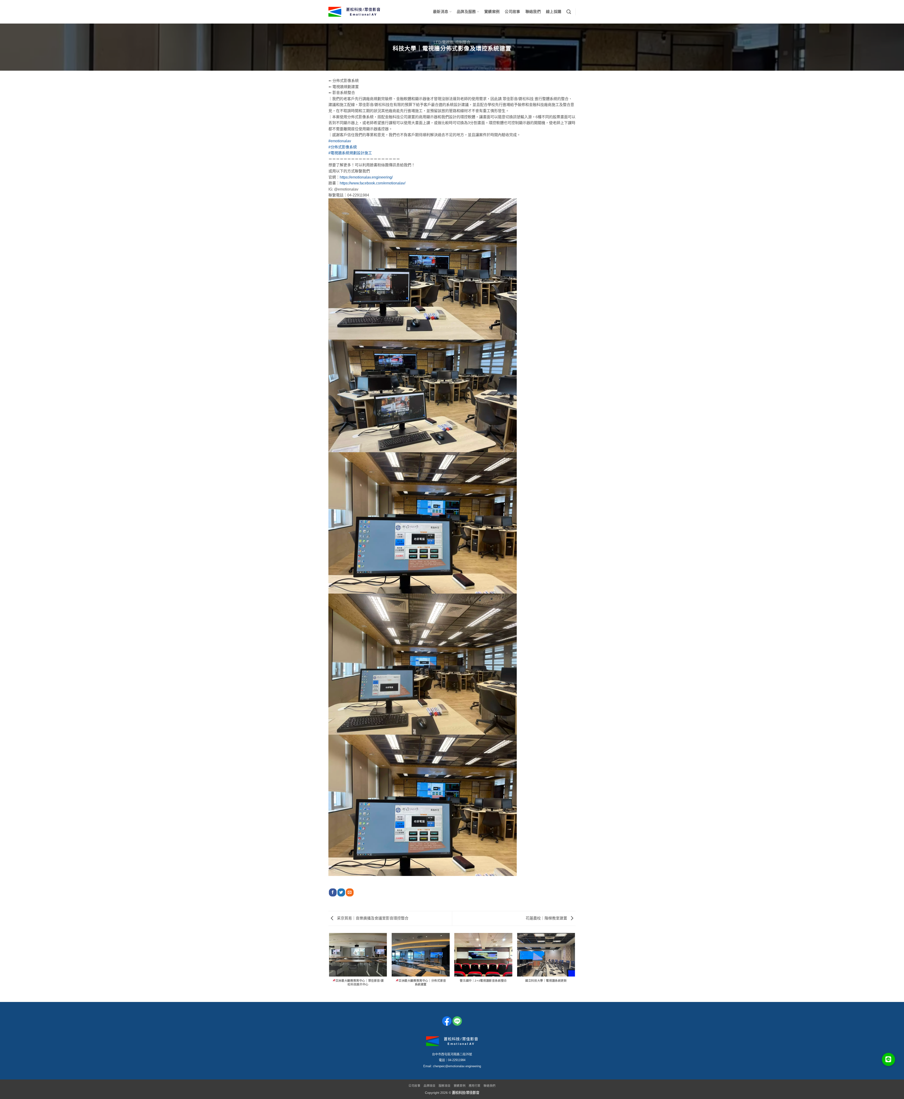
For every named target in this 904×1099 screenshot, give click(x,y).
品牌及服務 (466, 12)
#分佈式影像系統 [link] (342, 147)
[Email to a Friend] (350, 892)
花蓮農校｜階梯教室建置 (547, 918)
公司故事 (512, 12)
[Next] (574, 967)
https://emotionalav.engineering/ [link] (366, 177)
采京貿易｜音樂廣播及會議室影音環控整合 (372, 918)
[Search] (568, 12)
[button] (888, 1059)
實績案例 (492, 12)
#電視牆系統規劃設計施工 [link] (350, 153)
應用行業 (474, 1085)
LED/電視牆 (443, 42)
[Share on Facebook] (333, 892)
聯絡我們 (533, 12)
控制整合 (462, 42)
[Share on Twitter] (341, 892)
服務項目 (444, 1085)
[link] (372, 183)
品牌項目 (429, 1085)
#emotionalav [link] (339, 141)
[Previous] (329, 967)
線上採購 (553, 12)
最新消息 (440, 12)
